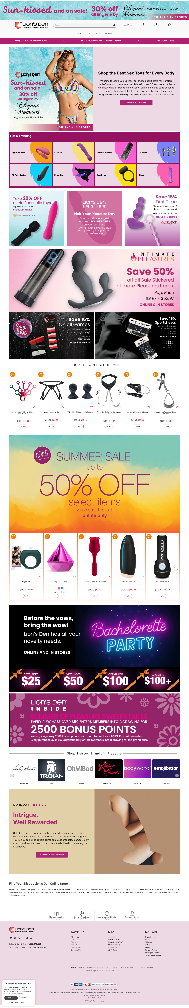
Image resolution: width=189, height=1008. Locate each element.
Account (111, 937)
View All (115, 365)
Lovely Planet (23, 783)
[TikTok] (27, 938)
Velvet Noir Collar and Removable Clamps (109, 413)
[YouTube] (15, 938)
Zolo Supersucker (128, 582)
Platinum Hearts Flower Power (94, 582)
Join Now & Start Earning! (52, 854)
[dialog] (18, 993)
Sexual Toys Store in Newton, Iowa (100, 970)
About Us (75, 937)
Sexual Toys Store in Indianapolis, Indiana (136, 967)
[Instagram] (11, 938)
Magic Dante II (26, 582)
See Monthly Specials (136, 102)
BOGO (165, 41)
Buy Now (23, 426)
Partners (74, 942)
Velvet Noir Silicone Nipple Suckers (80, 412)
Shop (79, 33)
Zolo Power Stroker (162, 582)
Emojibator (166, 783)
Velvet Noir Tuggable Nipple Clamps (166, 413)
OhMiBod (80, 783)
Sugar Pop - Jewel (60, 582)
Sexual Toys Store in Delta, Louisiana (101, 967)
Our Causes (76, 947)
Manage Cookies (152, 953)
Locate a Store (114, 939)
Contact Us (75, 950)
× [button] (32, 982)
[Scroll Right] (176, 568)
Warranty (149, 947)
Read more (20, 993)
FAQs (147, 939)
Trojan (51, 783)
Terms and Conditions (154, 955)
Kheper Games (108, 783)
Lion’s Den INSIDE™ (116, 942)
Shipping (148, 942)
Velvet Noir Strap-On (51, 412)
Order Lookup (151, 937)
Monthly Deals (114, 945)
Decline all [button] (25, 998)
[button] (59, 588)
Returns (148, 945)
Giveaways (112, 947)
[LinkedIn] (30, 938)
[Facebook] (24, 938)
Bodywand (137, 783)
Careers (74, 939)
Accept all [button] (11, 998)
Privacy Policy (151, 950)
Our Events (75, 945)
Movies (108, 33)
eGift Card (93, 33)
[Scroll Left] (13, 568)
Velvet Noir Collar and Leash (137, 412)
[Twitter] (19, 938)
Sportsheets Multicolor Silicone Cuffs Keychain (23, 413)
